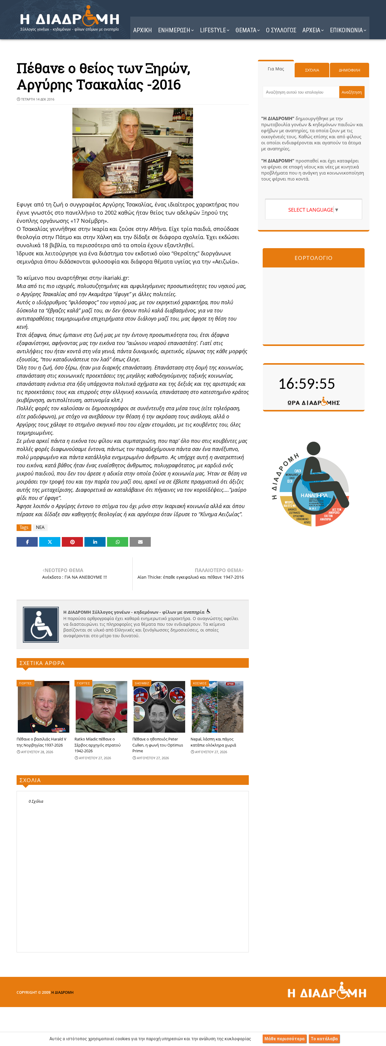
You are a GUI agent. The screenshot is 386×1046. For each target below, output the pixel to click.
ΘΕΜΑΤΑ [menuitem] (246, 30)
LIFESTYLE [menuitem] (213, 30)
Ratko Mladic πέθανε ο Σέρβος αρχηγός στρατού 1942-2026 (97, 744)
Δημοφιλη (349, 70)
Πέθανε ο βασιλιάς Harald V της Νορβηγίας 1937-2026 (41, 742)
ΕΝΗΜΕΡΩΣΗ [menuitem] (174, 30)
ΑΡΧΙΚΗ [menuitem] (142, 30)
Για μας (276, 69)
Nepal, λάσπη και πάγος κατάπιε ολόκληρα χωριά (213, 742)
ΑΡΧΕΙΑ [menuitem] (311, 30)
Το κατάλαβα (324, 1038)
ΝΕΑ (40, 527)
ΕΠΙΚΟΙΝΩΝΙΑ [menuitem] (346, 30)
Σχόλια (312, 70)
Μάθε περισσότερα (284, 1038)
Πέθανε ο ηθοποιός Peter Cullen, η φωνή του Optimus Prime (157, 744)
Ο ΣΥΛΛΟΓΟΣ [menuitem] (281, 30)
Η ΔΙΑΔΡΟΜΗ (62, 992)
